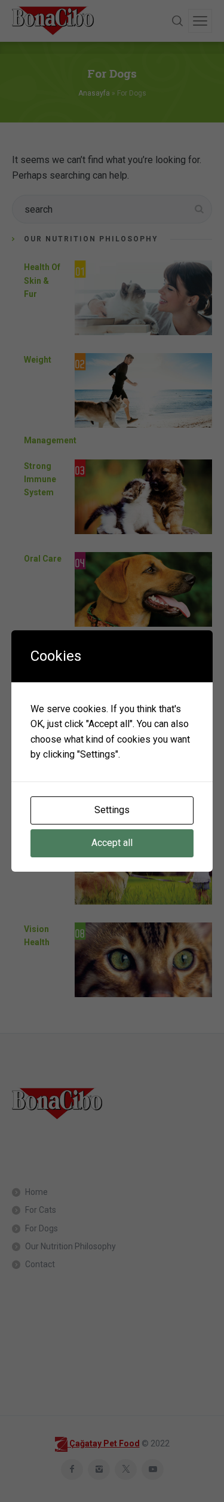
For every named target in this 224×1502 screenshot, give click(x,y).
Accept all (112, 842)
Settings (112, 810)
